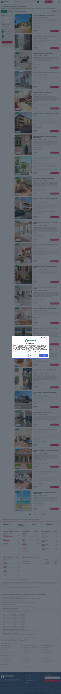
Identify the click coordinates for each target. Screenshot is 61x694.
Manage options (33, 355)
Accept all (43, 355)
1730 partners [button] (19, 345)
